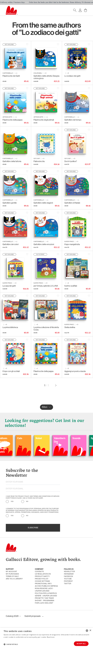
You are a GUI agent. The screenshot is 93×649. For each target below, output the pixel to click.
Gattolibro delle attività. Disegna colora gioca (46, 77)
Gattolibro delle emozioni (44, 244)
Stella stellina (69, 327)
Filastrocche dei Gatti (11, 76)
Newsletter (69, 572)
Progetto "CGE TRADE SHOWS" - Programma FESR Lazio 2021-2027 (44, 600)
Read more (51, 637)
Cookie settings (42, 581)
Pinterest (68, 581)
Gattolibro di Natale (72, 203)
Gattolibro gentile (10, 203)
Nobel (19, 438)
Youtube (68, 579)
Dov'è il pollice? (70, 161)
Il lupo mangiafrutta (72, 244)
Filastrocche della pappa (12, 120)
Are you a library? (14, 579)
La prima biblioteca (10, 327)
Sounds (57, 438)
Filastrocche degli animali (44, 120)
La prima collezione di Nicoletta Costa (46, 328)
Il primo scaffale (70, 286)
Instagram (69, 574)
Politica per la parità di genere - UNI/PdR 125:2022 (46, 594)
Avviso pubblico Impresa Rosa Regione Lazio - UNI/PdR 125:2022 (46, 588)
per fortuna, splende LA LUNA (46, 286)
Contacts (39, 572)
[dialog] (46, 638)
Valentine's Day (40, 440)
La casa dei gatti (9, 286)
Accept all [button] (81, 644)
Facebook (68, 576)
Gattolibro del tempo (72, 120)
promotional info (43, 584)
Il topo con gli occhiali (11, 371)
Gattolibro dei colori (11, 244)
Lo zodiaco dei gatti (72, 76)
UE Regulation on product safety (43, 575)
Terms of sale (12, 576)
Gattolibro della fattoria (12, 161)
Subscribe (33, 528)
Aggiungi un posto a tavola (75, 371)
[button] (11, 644)
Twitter (67, 584)
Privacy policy (41, 579)
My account (11, 572)
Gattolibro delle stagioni (43, 203)
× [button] (90, 630)
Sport (75, 438)
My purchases (12, 574)
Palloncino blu (39, 161)
